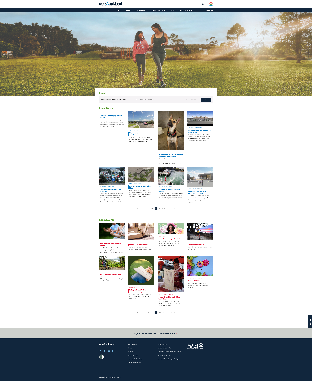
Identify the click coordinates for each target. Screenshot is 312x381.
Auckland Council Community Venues (169, 352)
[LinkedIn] (113, 351)
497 (156, 209)
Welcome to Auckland (164, 355)
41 (163, 312)
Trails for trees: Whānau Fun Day (110, 275)
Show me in (108, 99)
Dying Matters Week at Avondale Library (137, 291)
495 (148, 209)
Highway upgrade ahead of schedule (139, 134)
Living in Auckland (186, 10)
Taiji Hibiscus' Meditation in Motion (110, 244)
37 (148, 312)
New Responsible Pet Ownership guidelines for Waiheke (171, 155)
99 (171, 312)
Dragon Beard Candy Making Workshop (169, 298)
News (130, 348)
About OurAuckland (134, 362)
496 (152, 209)
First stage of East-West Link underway (110, 190)
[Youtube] (109, 351)
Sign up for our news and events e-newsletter (154, 333)
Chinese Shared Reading (138, 245)
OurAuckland (132, 344)
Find (206, 100)
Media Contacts (162, 344)
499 (163, 209)
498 (160, 209)
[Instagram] (104, 351)
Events (130, 352)
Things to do (141, 10)
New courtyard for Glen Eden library (140, 187)
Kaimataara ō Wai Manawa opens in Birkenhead (197, 192)
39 (156, 312)
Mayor (173, 10)
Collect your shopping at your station (169, 190)
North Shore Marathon (196, 245)
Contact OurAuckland (135, 359)
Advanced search (191, 100)
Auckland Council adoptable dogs (168, 359)
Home (119, 10)
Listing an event (133, 355)
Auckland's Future (158, 10)
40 (160, 312)
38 (152, 312)
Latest (128, 10)
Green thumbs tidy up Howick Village (111, 117)
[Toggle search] (203, 4)
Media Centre (209, 10)
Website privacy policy (165, 348)
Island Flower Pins (194, 281)
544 (171, 209)
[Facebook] (100, 351)
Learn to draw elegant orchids (170, 239)
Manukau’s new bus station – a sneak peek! (199, 131)
